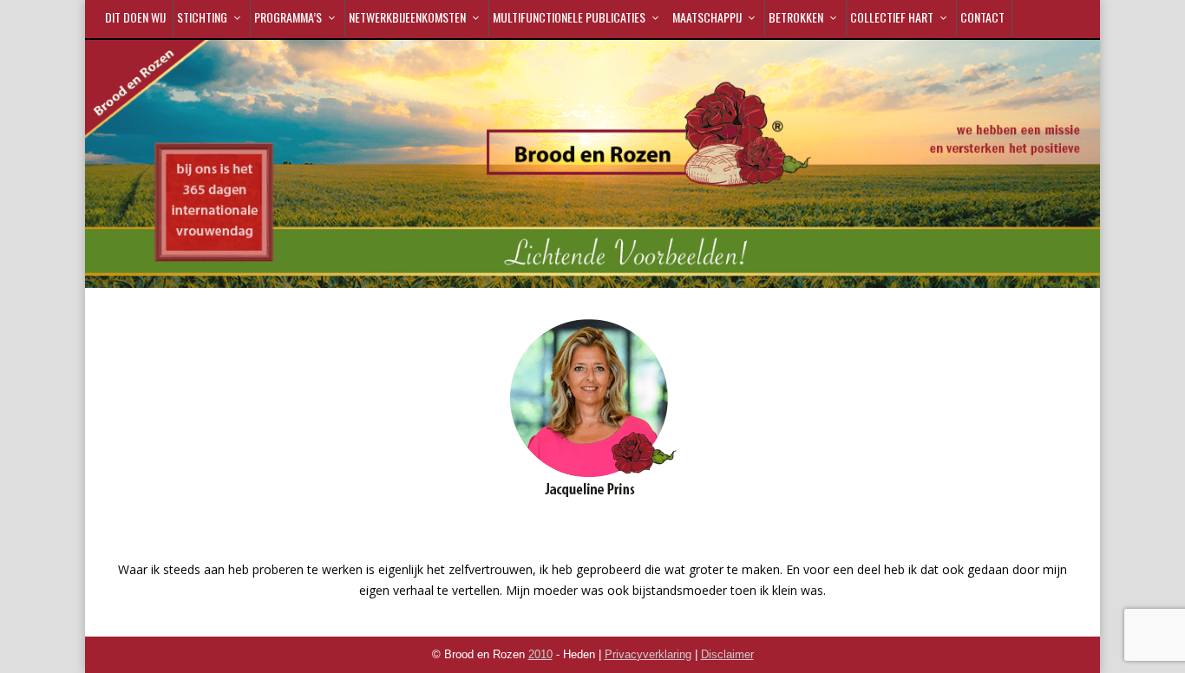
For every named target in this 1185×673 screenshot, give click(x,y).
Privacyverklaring (648, 654)
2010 (540, 654)
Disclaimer (727, 654)
